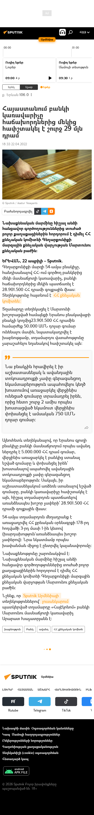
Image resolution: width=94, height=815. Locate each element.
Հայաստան (25, 690)
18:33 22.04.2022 (14, 144)
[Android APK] (16, 771)
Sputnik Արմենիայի (41, 595)
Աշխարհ (44, 690)
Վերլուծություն (68, 690)
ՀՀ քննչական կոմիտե (68, 629)
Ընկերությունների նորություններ (27, 740)
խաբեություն (12, 629)
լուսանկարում (54, 601)
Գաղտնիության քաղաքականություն (30, 746)
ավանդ (43, 629)
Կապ (6, 734)
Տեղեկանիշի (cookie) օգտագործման (30, 753)
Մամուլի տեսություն (73, 67)
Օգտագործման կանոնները (52, 728)
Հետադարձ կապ (15, 759)
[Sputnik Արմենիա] (13, 34)
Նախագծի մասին (16, 728)
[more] (86, 427)
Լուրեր (10, 67)
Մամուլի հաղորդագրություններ (36, 734)
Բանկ (30, 629)
